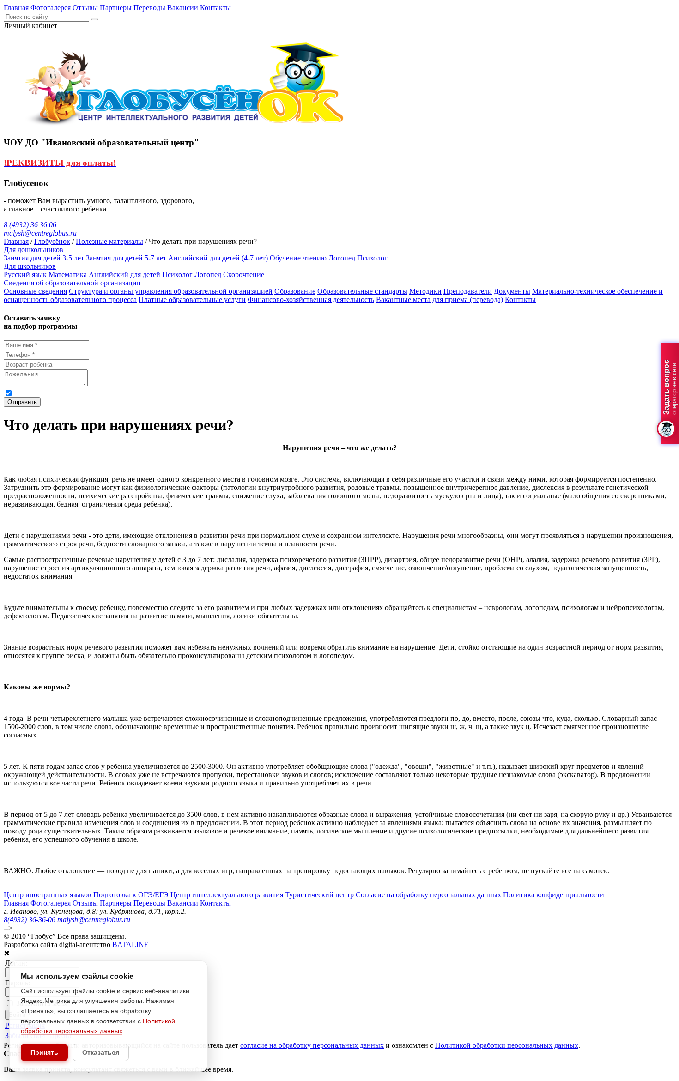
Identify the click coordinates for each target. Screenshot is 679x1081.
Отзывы (85, 8)
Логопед (341, 258)
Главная (16, 8)
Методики (425, 291)
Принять (44, 1052)
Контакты (215, 8)
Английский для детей (124, 274)
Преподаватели (467, 291)
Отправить (22, 402)
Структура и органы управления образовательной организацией (171, 291)
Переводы (149, 8)
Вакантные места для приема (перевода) (439, 299)
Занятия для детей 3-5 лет (45, 258)
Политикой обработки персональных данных (300, 393)
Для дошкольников (33, 250)
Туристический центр (319, 895)
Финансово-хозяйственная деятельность (311, 299)
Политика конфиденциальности (553, 895)
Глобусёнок (52, 241)
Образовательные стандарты (362, 291)
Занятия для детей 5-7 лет (126, 258)
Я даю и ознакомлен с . (193, 393)
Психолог (372, 258)
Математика (67, 274)
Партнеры (116, 8)
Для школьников (30, 266)
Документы (512, 291)
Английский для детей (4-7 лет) (218, 258)
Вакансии (182, 8)
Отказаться (100, 1052)
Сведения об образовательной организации (72, 283)
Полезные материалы (109, 241)
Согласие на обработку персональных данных (428, 895)
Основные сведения (35, 291)
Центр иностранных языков (47, 895)
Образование (294, 291)
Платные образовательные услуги (192, 299)
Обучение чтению (298, 258)
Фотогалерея (50, 8)
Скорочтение (243, 274)
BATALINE (130, 944)
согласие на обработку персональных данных (106, 393)
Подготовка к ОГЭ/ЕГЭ (131, 895)
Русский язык (25, 274)
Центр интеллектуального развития (226, 895)
